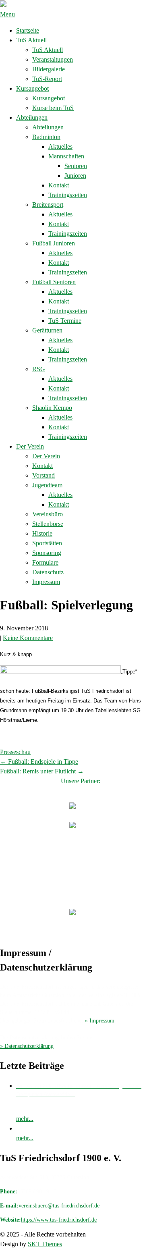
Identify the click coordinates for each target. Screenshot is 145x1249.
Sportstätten (47, 543)
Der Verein (30, 446)
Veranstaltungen (52, 59)
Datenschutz (48, 572)
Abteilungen (32, 117)
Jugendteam (47, 485)
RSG (38, 369)
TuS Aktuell (31, 40)
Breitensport (47, 204)
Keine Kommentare (28, 637)
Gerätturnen (47, 330)
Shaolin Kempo (52, 407)
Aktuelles (60, 146)
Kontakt (58, 185)
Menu (7, 14)
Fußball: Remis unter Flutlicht (42, 771)
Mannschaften (66, 156)
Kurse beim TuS (53, 107)
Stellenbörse (47, 523)
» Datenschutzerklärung (27, 1046)
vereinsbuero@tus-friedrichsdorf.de (59, 1206)
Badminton (46, 136)
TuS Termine (64, 320)
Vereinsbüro (47, 514)
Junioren (75, 175)
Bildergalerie (48, 69)
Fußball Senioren (54, 281)
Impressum (46, 581)
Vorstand (43, 475)
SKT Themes (45, 1244)
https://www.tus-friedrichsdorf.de (59, 1220)
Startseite (27, 30)
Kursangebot (32, 88)
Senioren (75, 165)
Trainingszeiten (67, 194)
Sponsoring (46, 552)
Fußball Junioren (53, 243)
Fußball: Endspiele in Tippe (39, 761)
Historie (42, 533)
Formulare (45, 562)
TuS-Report (47, 78)
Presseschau (15, 751)
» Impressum (99, 1021)
